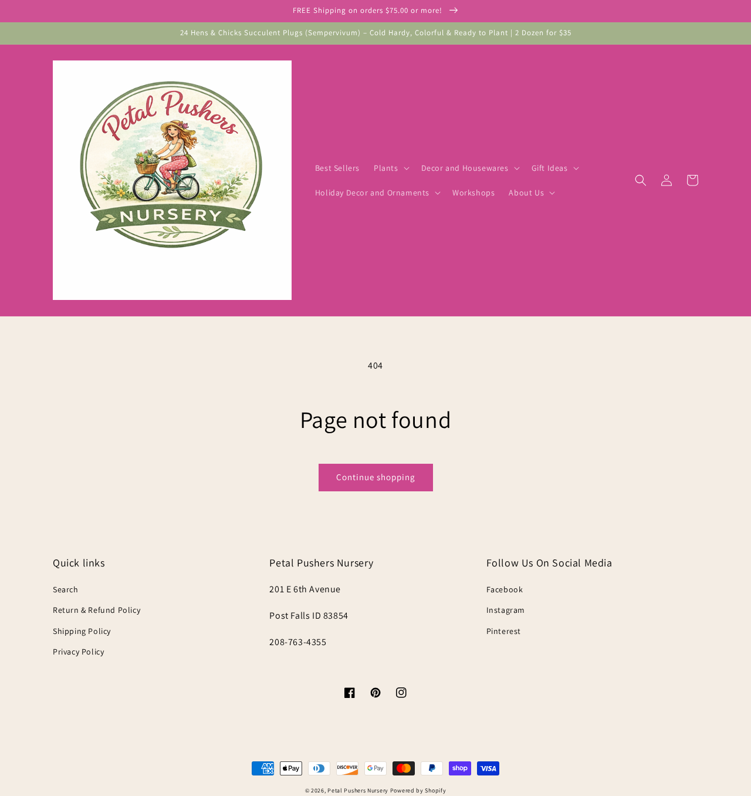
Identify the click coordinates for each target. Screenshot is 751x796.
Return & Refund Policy (96, 610)
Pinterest (503, 631)
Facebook (504, 589)
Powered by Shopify (418, 790)
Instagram (505, 610)
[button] (390, 168)
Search (66, 589)
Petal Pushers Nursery (357, 790)
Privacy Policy (78, 651)
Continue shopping (375, 477)
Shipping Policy (82, 631)
